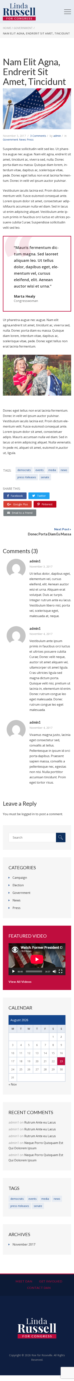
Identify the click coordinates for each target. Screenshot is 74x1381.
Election (18, 885)
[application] (37, 959)
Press (30, 139)
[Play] (13, 971)
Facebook (17, 496)
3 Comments (38, 136)
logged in (28, 814)
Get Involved (50, 1281)
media (52, 470)
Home (7, 28)
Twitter (41, 496)
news (64, 470)
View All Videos (20, 981)
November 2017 (24, 1244)
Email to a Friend (22, 513)
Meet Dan (24, 1281)
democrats (24, 470)
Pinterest (47, 504)
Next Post (61, 529)
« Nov (13, 1084)
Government (23, 28)
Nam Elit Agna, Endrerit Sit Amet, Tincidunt (34, 71)
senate (45, 477)
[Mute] (54, 971)
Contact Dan (39, 1287)
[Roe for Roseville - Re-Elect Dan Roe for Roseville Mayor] (19, 5)
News (22, 139)
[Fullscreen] (60, 971)
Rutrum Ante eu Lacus (40, 1122)
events (39, 470)
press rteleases (26, 477)
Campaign (20, 878)
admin (57, 136)
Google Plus (20, 504)
